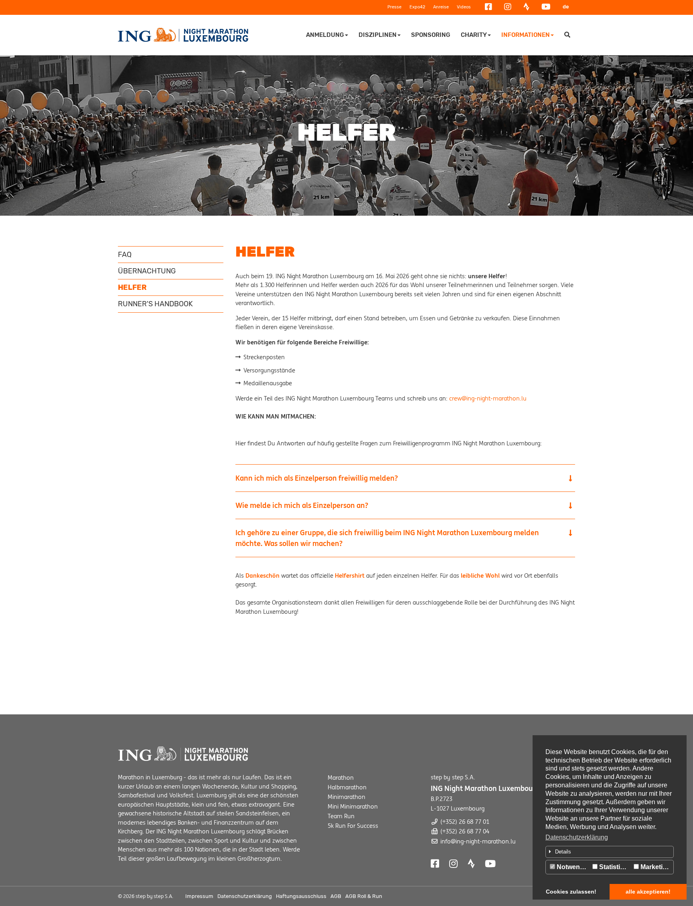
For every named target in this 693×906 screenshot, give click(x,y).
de (566, 7)
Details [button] (563, 852)
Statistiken (614, 867)
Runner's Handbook (155, 303)
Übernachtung (147, 271)
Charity (474, 34)
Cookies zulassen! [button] (571, 891)
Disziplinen (378, 34)
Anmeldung (325, 34)
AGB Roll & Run (363, 896)
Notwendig (572, 867)
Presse (394, 7)
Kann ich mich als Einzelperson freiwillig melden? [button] (316, 478)
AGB (335, 896)
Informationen (525, 34)
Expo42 (417, 7)
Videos (464, 7)
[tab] (610, 852)
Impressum (199, 896)
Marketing (655, 867)
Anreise (441, 7)
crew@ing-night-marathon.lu (488, 398)
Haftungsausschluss (301, 896)
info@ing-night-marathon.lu (478, 841)
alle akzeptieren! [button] (648, 891)
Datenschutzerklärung (576, 837)
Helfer (132, 287)
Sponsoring (430, 34)
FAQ (125, 254)
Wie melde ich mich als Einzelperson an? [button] (301, 505)
